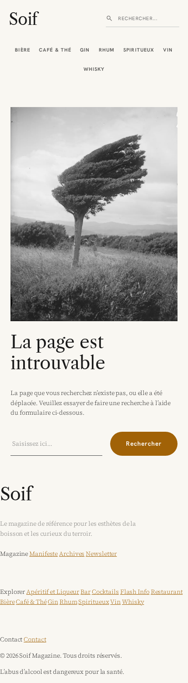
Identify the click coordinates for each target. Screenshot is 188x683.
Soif (23, 19)
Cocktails (105, 591)
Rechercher (144, 443)
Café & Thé (55, 50)
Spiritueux (138, 50)
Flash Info (135, 591)
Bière (22, 50)
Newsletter (101, 553)
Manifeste (43, 553)
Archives (71, 553)
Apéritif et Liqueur (52, 591)
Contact (35, 639)
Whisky (94, 69)
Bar (85, 591)
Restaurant (167, 591)
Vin (168, 50)
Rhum (107, 50)
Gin (85, 50)
